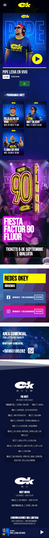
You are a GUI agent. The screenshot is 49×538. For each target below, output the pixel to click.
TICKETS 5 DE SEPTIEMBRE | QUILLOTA (24, 251)
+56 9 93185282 (30, 521)
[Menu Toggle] (5, 4)
